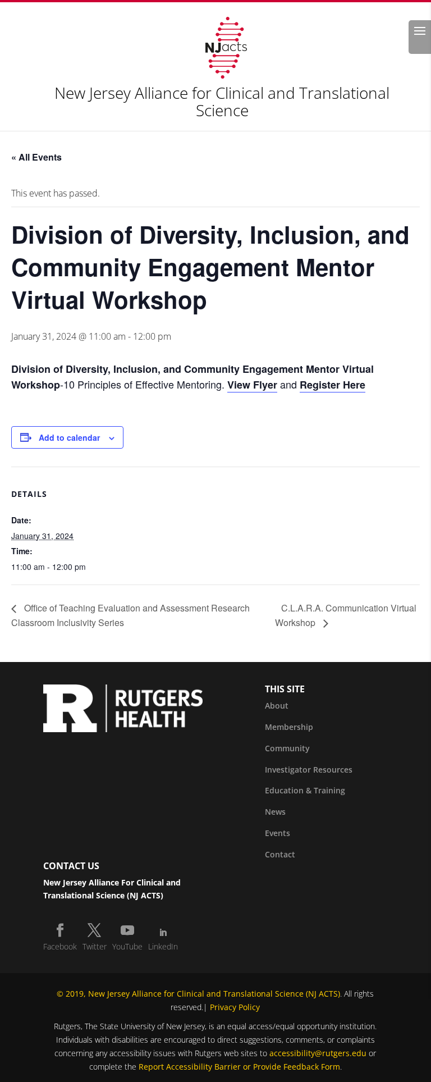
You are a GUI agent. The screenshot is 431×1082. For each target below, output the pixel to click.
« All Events (36, 156)
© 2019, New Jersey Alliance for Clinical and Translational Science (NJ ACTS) (198, 993)
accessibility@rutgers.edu (317, 1053)
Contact (280, 854)
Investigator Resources (308, 769)
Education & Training (305, 790)
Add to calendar (69, 437)
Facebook (60, 946)
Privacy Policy (235, 1007)
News (275, 811)
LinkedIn (163, 946)
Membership (289, 727)
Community (287, 748)
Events (277, 833)
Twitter (94, 946)
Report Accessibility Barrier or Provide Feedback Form (239, 1066)
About (276, 705)
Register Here (332, 384)
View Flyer (252, 384)
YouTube (127, 946)
